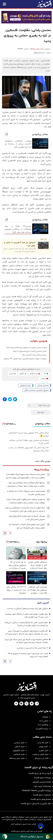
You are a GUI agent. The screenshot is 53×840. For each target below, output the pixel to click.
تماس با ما (44, 721)
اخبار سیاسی (19, 742)
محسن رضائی (43, 385)
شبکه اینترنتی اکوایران (42, 782)
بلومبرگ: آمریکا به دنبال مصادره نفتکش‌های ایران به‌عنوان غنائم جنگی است (27, 518)
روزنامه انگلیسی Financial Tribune (36, 790)
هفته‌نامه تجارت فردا (42, 786)
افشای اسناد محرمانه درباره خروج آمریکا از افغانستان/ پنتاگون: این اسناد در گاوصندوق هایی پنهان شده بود (25, 476)
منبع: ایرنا (40, 412)
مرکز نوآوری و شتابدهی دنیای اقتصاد (36, 803)
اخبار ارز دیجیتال (41, 758)
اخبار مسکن (19, 746)
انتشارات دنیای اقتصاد (42, 795)
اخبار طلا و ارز (42, 742)
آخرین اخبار (43, 603)
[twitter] (31, 703)
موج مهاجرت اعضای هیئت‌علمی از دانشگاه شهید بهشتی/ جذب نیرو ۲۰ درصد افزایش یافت (26, 615)
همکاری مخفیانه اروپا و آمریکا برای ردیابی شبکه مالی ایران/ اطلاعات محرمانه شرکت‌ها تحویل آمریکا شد (26, 641)
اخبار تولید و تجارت (40, 754)
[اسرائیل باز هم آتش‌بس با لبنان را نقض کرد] (43, 245)
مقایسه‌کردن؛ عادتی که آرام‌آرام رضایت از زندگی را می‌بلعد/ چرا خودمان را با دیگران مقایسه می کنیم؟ (26, 624)
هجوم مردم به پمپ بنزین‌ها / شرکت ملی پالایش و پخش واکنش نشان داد (26, 493)
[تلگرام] (15, 399)
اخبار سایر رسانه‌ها (36, 49)
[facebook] (37, 703)
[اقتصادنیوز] (26, 686)
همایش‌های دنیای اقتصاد (40, 799)
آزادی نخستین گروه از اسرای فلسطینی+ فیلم (30, 351)
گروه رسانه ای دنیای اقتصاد (39, 773)
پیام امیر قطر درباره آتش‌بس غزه (34, 355)
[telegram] (21, 703)
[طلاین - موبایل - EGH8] (26, 17)
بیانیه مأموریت (42, 728)
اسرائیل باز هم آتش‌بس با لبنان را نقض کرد (19, 244)
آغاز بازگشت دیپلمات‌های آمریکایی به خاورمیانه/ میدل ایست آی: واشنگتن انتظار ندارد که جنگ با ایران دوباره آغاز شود (26, 633)
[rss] (16, 703)
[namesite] (44, 4)
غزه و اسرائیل (25, 385)
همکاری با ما (43, 724)
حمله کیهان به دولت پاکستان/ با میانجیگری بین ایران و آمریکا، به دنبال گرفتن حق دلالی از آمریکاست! (25, 509)
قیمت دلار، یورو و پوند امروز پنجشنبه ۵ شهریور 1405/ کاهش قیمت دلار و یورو (28, 655)
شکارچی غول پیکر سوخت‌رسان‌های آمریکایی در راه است (27, 608)
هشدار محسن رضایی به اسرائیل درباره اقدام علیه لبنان (26, 347)
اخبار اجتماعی (18, 754)
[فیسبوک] (5, 399)
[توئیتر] (10, 399)
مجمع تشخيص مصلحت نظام (37, 390)
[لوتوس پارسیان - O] (26, 836)
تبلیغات (45, 717)
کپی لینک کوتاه (44, 405)
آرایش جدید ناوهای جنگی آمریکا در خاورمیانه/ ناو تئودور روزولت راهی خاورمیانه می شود (27, 526)
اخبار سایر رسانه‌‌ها (16, 758)
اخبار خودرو (43, 750)
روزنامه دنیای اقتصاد (42, 777)
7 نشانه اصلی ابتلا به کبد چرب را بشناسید (32, 648)
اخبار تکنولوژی (18, 750)
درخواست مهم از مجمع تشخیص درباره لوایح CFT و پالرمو (25, 358)
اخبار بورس (43, 746)
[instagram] (26, 703)
